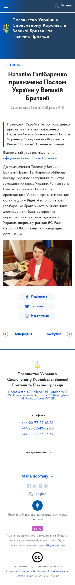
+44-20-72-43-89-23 (37, 429)
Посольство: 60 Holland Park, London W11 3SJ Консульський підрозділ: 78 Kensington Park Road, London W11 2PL (37, 395)
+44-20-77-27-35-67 (37, 434)
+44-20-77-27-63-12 (37, 423)
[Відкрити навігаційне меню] (6, 6)
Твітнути (37, 306)
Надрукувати (40, 315)
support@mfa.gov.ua (51, 545)
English (41, 494)
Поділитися (39, 296)
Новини (15, 65)
